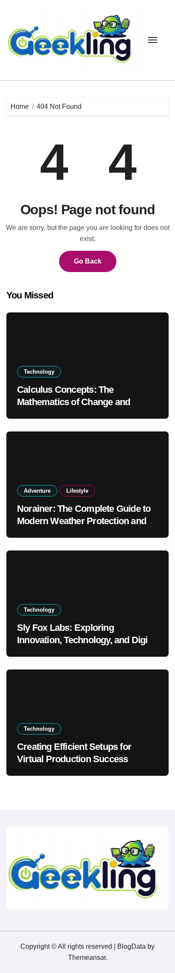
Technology (39, 372)
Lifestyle (77, 491)
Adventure (37, 491)
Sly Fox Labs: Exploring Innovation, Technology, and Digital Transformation (87, 639)
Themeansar (87, 957)
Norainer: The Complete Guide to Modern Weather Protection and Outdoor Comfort (83, 520)
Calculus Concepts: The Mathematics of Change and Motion (73, 401)
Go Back (88, 261)
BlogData (131, 946)
